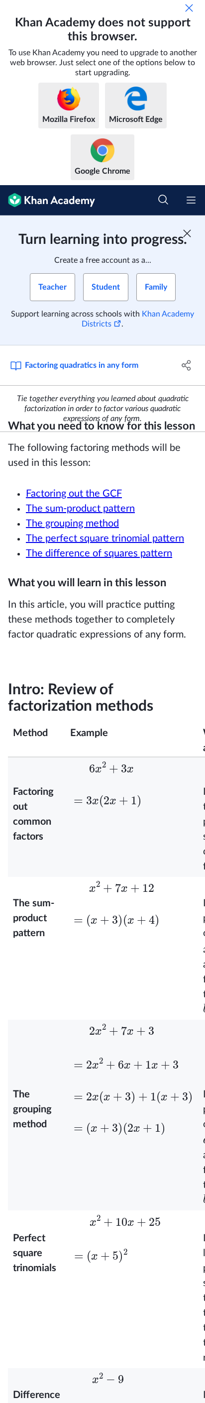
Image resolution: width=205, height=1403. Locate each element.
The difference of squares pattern (99, 576)
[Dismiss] (189, 8)
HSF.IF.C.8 (170, 397)
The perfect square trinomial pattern (105, 561)
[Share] (186, 365)
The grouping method (72, 546)
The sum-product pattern (80, 531)
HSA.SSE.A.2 (77, 397)
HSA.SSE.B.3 (126, 397)
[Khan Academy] (47, 200)
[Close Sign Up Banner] (187, 233)
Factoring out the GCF (74, 516)
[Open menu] (191, 200)
